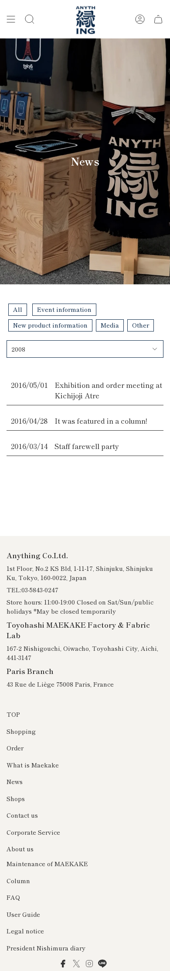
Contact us (22, 815)
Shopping (21, 731)
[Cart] (158, 19)
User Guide (23, 914)
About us (20, 848)
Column (18, 880)
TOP (13, 714)
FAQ (13, 897)
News (15, 781)
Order (15, 747)
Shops (16, 798)
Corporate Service (33, 832)
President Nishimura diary (46, 947)
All (17, 309)
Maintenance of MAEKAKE (47, 863)
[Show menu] (11, 19)
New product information (50, 325)
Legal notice (25, 930)
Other (140, 325)
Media (110, 325)
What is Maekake (33, 764)
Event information (64, 309)
